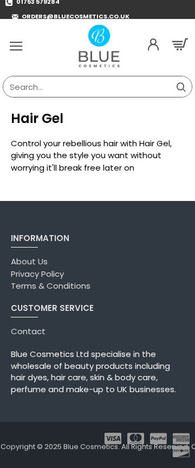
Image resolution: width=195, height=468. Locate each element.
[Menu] (16, 46)
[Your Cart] (181, 46)
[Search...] (181, 86)
